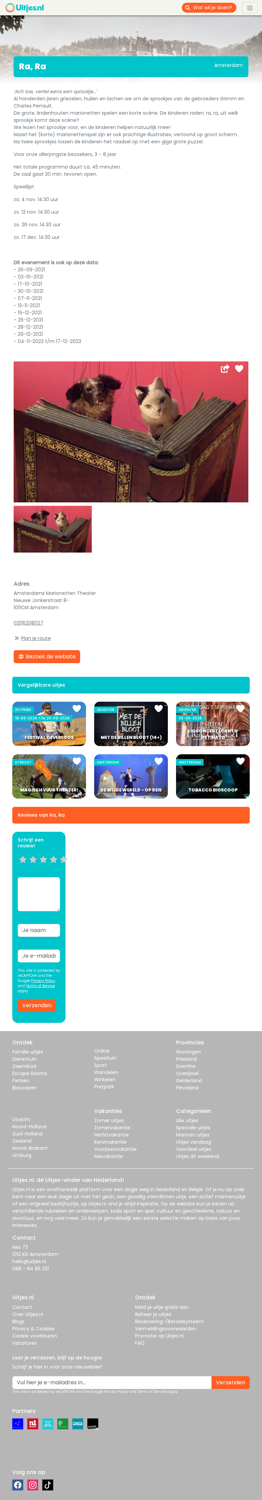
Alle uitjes (187, 1120)
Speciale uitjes (193, 1127)
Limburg (21, 1155)
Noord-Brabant (30, 1148)
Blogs (18, 1321)
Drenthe (185, 1066)
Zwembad (24, 1066)
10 (66, 868)
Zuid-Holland (27, 1133)
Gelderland (189, 1080)
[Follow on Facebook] (17, 1485)
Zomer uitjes (109, 1120)
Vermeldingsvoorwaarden (165, 1328)
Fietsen (20, 1080)
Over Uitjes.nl (27, 1314)
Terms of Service (40, 985)
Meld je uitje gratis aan (162, 1307)
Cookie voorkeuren (34, 1335)
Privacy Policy (43, 980)
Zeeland (21, 1141)
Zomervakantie (112, 1127)
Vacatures (24, 1343)
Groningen (188, 1051)
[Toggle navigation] (250, 7)
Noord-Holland (29, 1126)
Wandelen (106, 1072)
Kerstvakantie (110, 1142)
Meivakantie (108, 1156)
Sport (100, 1065)
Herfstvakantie (111, 1134)
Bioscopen (24, 1087)
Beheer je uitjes (153, 1314)
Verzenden (37, 1005)
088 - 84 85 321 (30, 1268)
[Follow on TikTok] (47, 1485)
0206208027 (28, 622)
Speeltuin (105, 1058)
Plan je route (36, 638)
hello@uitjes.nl (29, 1261)
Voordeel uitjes (193, 1149)
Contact (22, 1307)
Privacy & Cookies (33, 1328)
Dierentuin (24, 1059)
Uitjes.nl (21, 1189)
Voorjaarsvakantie (115, 1149)
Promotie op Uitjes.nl (159, 1335)
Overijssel (187, 1073)
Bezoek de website (50, 656)
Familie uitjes (27, 1051)
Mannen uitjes (192, 1134)
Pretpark (104, 1086)
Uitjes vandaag (193, 1142)
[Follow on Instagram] (32, 1485)
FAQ (140, 1343)
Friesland (186, 1059)
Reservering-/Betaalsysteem (169, 1321)
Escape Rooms (29, 1073)
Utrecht (21, 1119)
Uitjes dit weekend (197, 1156)
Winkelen (105, 1079)
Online (102, 1050)
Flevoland (187, 1087)
